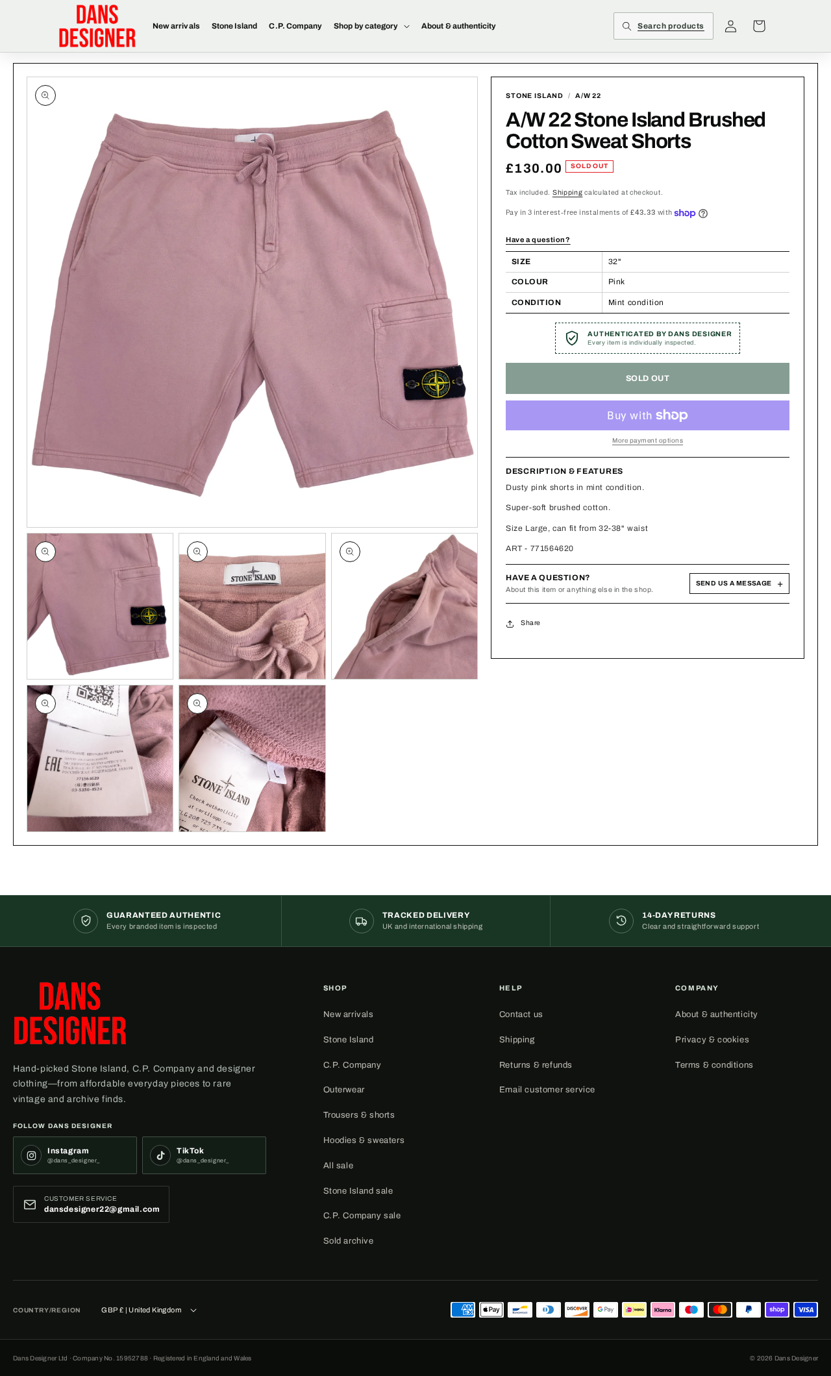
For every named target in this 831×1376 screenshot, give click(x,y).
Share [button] (531, 622)
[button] (372, 26)
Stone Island (348, 1039)
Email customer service (547, 1089)
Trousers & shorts (359, 1115)
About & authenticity (716, 1014)
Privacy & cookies (712, 1039)
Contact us (521, 1014)
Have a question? (538, 239)
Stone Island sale (358, 1191)
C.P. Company (352, 1065)
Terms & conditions (714, 1065)
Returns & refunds (536, 1065)
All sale (338, 1165)
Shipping (567, 192)
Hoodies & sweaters (364, 1140)
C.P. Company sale (362, 1215)
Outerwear (344, 1089)
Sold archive (348, 1241)
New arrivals (348, 1014)
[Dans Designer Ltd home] (70, 1013)
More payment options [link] (647, 440)
